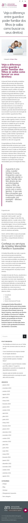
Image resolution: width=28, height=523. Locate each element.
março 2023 (6, 422)
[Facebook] (20, 1)
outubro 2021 (6, 469)
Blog (16, 59)
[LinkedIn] (25, 1)
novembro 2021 (7, 466)
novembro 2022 (7, 435)
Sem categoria (6, 496)
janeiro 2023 (6, 429)
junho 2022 (6, 447)
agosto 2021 (6, 476)
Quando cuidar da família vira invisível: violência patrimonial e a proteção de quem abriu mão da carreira (14, 375)
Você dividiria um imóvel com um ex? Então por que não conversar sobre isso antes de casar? (14, 346)
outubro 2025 (6, 391)
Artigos (12, 59)
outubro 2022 (6, 438)
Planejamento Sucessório (9, 493)
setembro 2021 (7, 473)
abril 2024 (5, 413)
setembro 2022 (7, 441)
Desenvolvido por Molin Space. (9, 520)
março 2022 (6, 454)
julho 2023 (5, 416)
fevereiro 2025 (7, 404)
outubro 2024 (6, 410)
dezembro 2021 (7, 463)
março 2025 (6, 400)
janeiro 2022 (6, 460)
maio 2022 (5, 451)
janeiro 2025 (6, 407)
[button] (25, 510)
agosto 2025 (6, 394)
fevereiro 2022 (7, 457)
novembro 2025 (7, 388)
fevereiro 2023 (7, 426)
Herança (5, 490)
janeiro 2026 (6, 385)
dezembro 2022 (7, 432)
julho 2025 (5, 397)
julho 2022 (5, 444)
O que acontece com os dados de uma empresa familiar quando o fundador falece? (13, 359)
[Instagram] (22, 1)
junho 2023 (6, 419)
